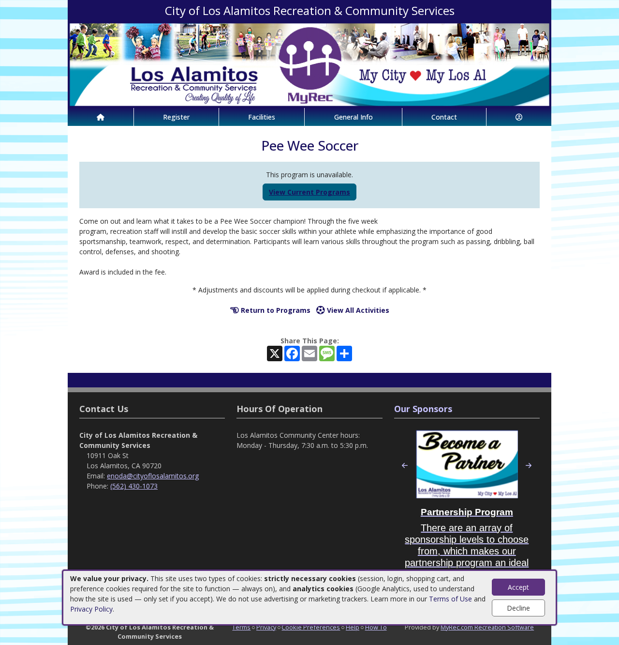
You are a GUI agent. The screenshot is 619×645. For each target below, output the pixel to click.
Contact (444, 117)
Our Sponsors (423, 409)
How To (376, 627)
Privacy (266, 627)
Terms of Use (450, 598)
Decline (518, 608)
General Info (353, 117)
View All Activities (357, 310)
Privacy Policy (91, 609)
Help (352, 627)
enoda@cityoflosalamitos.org (153, 475)
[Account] (518, 117)
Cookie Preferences (310, 627)
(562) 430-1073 (134, 486)
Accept (518, 587)
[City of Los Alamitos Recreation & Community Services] (309, 63)
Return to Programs (274, 310)
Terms (241, 627)
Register (176, 117)
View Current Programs (309, 192)
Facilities (261, 117)
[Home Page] (100, 117)
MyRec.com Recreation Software (487, 627)
